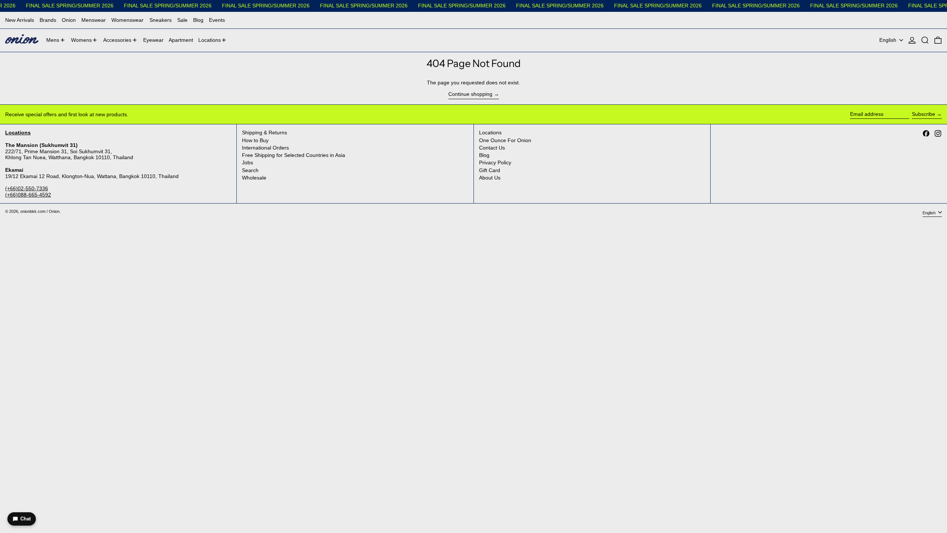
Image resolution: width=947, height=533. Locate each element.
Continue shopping (470, 94)
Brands (48, 20)
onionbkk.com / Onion (40, 211)
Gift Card (489, 170)
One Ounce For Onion (505, 140)
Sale (182, 20)
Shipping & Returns (264, 132)
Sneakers (160, 20)
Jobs (247, 162)
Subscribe (923, 114)
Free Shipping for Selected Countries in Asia (293, 155)
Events (217, 20)
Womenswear (127, 20)
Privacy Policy (495, 162)
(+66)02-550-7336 (26, 188)
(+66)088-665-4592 (28, 195)
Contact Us (492, 148)
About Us (490, 178)
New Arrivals (19, 20)
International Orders (265, 148)
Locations (490, 132)
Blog (198, 20)
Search (250, 170)
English (888, 40)
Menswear (93, 20)
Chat (25, 519)
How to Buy (255, 140)
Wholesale (254, 178)
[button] (925, 40)
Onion (69, 20)
